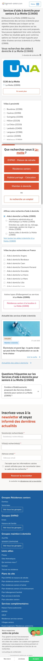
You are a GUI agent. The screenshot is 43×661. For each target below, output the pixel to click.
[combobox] (21, 436)
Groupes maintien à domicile (16, 534)
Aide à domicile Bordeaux (18, 259)
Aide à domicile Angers (17, 255)
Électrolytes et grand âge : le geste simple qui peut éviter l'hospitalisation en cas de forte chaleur (21, 351)
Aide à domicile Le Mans (17, 278)
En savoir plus (21, 91)
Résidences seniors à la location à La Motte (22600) (21, 304)
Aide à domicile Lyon (16, 286)
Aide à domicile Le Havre (17, 275)
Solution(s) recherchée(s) (12, 433)
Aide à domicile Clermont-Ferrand (21, 267)
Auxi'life (5, 538)
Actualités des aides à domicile (15, 363)
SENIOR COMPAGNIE (10, 541)
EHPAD (4, 611)
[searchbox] (21, 436)
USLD (4, 615)
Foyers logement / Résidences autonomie (17, 626)
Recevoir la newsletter (21, 475)
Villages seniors (8, 622)
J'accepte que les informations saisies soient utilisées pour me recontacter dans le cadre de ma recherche (22, 466)
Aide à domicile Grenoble (18, 271)
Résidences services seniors (12, 619)
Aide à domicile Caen (16, 263)
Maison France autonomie (11, 608)
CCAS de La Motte (11, 81)
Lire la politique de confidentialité (11, 652)
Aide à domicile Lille (15, 282)
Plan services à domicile (11, 596)
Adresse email (8, 454)
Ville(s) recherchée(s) (11, 443)
